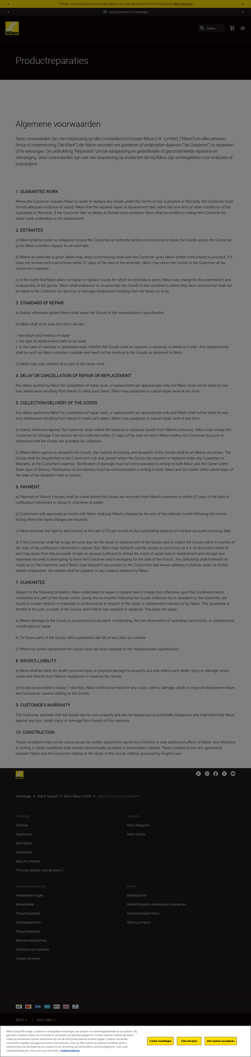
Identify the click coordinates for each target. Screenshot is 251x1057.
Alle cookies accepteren (221, 1041)
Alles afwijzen (189, 1041)
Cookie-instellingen (160, 1041)
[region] (125, 1041)
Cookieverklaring (69, 1050)
